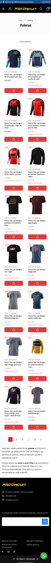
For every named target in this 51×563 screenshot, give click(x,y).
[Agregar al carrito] (13, 90)
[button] (3, 9)
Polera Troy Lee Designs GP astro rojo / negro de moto (13, 125)
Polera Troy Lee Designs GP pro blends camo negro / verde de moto (13, 413)
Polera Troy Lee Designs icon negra (13, 270)
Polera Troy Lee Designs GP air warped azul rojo (13, 75)
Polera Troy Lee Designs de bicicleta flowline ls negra (36, 174)
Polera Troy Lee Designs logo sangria (36, 222)
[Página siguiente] (41, 439)
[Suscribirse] (45, 522)
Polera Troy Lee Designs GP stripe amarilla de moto (36, 364)
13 (35, 439)
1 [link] (10, 439)
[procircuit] (14, 485)
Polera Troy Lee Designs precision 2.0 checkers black (13, 223)
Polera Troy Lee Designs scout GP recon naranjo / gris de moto (37, 125)
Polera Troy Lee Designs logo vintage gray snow (13, 363)
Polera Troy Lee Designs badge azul (36, 270)
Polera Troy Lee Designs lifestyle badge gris (13, 317)
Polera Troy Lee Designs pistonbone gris (36, 412)
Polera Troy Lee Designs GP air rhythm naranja (13, 173)
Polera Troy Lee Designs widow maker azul (36, 317)
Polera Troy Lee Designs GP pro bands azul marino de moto (36, 76)
